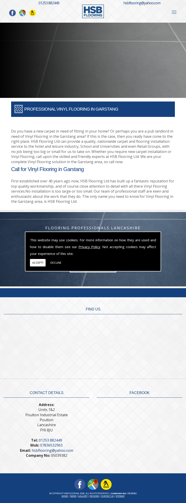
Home (64, 496)
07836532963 (51, 445)
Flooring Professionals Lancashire (93, 227)
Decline (55, 263)
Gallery (83, 496)
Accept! (37, 263)
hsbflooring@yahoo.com (141, 2)
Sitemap (120, 496)
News (73, 496)
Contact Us (107, 496)
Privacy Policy (89, 246)
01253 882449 (49, 2)
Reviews (94, 496)
